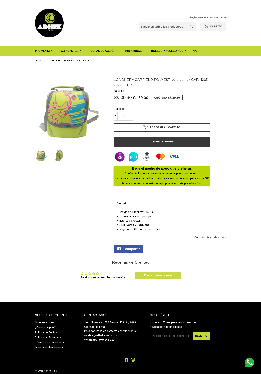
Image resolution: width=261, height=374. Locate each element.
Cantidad (119, 108)
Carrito (215, 26)
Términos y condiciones (49, 342)
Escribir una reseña (158, 275)
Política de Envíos (46, 332)
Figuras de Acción (102, 50)
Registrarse (196, 17)
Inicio (38, 60)
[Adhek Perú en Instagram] (133, 360)
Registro (201, 335)
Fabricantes (69, 50)
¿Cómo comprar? (45, 327)
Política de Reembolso (48, 337)
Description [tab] (122, 203)
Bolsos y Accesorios (167, 50)
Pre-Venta (43, 50)
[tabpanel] (170, 220)
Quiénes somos (44, 322)
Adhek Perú (50, 370)
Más (195, 50)
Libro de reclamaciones (49, 347)
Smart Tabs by (213, 237)
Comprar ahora (162, 141)
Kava (223, 237)
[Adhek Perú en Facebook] (126, 360)
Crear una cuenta (216, 17)
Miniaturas (133, 50)
